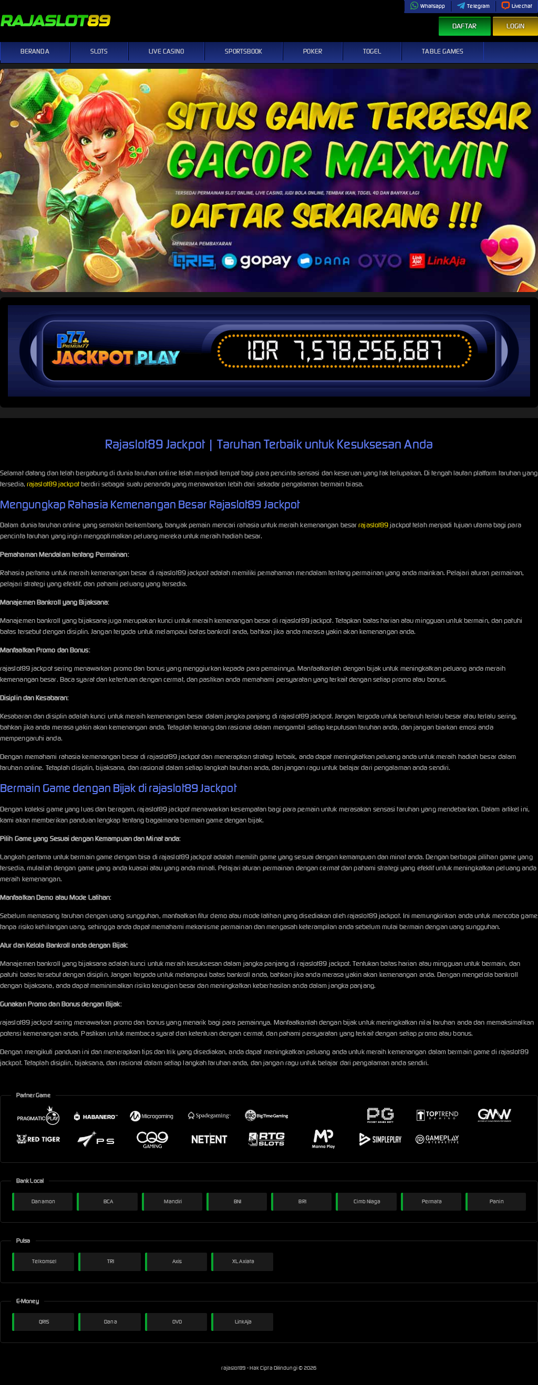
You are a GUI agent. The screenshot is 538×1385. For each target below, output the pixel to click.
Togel (372, 51)
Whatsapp (433, 6)
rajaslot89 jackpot (53, 484)
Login (515, 26)
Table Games (442, 51)
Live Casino (166, 51)
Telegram (478, 6)
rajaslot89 (373, 524)
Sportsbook (243, 51)
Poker (312, 51)
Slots (99, 51)
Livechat (522, 6)
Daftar (464, 26)
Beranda (34, 51)
